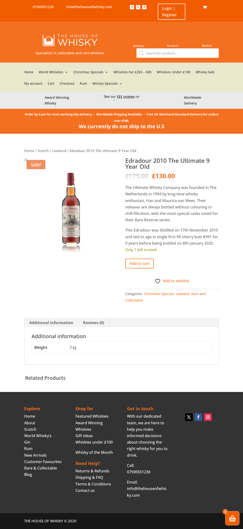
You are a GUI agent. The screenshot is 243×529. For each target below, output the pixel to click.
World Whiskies (51, 72)
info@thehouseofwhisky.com (89, 7)
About (29, 422)
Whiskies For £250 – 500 (132, 72)
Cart (51, 84)
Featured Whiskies (91, 416)
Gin (27, 442)
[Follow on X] (138, 7)
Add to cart (140, 263)
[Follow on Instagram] (144, 7)
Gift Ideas (84, 435)
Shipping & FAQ (89, 477)
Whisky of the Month (94, 452)
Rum (83, 84)
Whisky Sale (205, 72)
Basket (207, 46)
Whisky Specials (105, 84)
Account (172, 46)
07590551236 (43, 7)
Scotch (43, 150)
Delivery (138, 46)
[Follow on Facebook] (132, 7)
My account (33, 84)
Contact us (85, 490)
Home (195, 7)
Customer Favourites (43, 461)
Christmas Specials (88, 72)
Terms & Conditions (93, 484)
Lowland (59, 150)
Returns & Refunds (92, 471)
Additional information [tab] (51, 322)
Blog (28, 474)
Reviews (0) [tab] (93, 322)
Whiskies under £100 (94, 442)
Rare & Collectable (40, 468)
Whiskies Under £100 (173, 72)
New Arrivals (35, 455)
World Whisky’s (37, 435)
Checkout (67, 84)
